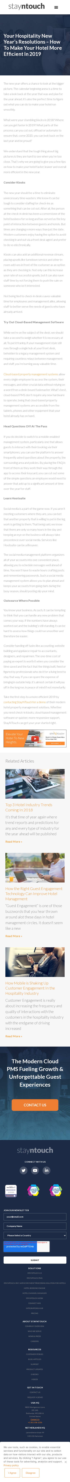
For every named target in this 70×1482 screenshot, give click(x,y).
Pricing (34, 1313)
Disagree (31, 1472)
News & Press (34, 1336)
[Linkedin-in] (46, 1170)
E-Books (34, 1374)
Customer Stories (34, 1354)
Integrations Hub (34, 1308)
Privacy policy (11, 1465)
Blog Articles (34, 1359)
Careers (35, 1341)
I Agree (12, 1472)
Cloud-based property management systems (31, 374)
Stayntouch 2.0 (34, 1273)
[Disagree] (65, 1462)
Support (35, 1364)
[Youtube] (35, 1170)
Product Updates (34, 1369)
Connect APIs (34, 1303)
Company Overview (34, 1326)
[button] (35, 1105)
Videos (34, 1379)
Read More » (13, 841)
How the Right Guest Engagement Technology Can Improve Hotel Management (33, 893)
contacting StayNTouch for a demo (25, 702)
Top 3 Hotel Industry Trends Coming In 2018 (28, 807)
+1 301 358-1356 (35, 1422)
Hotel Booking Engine (34, 1288)
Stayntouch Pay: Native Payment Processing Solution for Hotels (35, 1283)
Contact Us (35, 1392)
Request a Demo (35, 1397)
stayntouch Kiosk (34, 1298)
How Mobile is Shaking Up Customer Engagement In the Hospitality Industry (30, 988)
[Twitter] (23, 1170)
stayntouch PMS (34, 1278)
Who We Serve (34, 1331)
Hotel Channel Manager (34, 1293)
